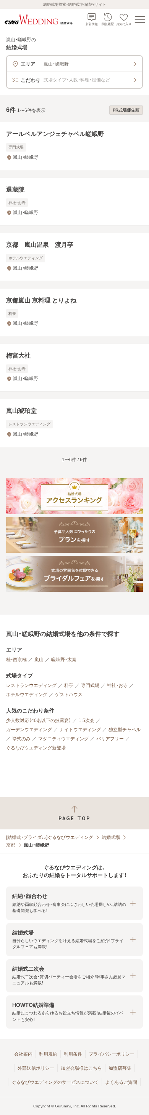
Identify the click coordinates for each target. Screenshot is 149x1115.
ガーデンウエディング (29, 729)
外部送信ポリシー (36, 1068)
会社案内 (23, 1054)
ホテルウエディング (26, 694)
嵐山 (39, 659)
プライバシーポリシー (111, 1054)
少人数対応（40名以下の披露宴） (38, 720)
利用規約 (48, 1054)
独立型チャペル (125, 729)
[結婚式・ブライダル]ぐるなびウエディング (49, 837)
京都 (10, 845)
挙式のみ (21, 738)
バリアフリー (110, 738)
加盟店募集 (120, 1068)
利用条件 (73, 1054)
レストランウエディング (31, 685)
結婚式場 (111, 837)
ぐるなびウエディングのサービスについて (55, 1082)
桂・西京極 (16, 659)
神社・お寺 (117, 685)
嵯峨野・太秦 (63, 659)
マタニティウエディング (63, 738)
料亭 (68, 685)
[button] (74, 903)
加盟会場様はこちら (81, 1068)
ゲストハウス (69, 694)
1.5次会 (86, 720)
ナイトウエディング (80, 729)
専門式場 (90, 685)
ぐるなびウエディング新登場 (36, 748)
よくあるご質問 (121, 1082)
